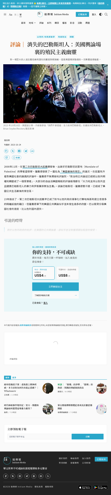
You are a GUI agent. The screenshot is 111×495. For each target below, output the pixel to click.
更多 (14, 377)
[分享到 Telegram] (26, 151)
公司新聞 (86, 462)
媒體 (72, 36)
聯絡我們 (75, 458)
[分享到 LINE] (32, 151)
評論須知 (13, 359)
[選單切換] (35, 23)
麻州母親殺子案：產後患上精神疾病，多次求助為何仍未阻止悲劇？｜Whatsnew (21, 388)
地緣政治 (62, 36)
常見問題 (63, 462)
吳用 (6, 412)
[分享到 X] (13, 151)
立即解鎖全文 (55, 286)
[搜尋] (105, 14)
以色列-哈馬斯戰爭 (46, 36)
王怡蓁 (6, 394)
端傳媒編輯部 (25, 325)
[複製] (6, 151)
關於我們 (63, 458)
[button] (31, 23)
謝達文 (60, 391)
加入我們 (86, 458)
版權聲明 (75, 462)
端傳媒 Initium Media (21, 486)
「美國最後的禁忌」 (71, 171)
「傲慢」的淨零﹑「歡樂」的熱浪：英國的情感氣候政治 (75, 386)
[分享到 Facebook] (19, 151)
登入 (45, 302)
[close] (108, 5)
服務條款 (49, 486)
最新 (7, 377)
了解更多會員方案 (42, 295)
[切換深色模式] (99, 14)
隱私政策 (39, 486)
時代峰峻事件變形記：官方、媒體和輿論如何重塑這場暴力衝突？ (21, 407)
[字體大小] (10, 14)
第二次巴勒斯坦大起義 (35, 166)
